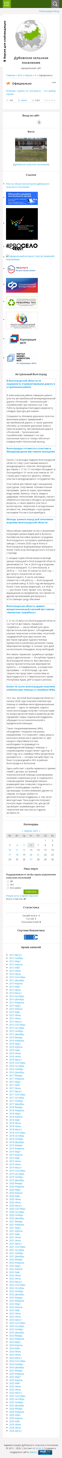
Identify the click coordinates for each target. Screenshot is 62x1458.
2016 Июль (15, 1056)
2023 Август (15, 1319)
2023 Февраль (16, 1300)
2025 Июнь (15, 1386)
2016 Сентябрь (17, 1062)
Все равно (15, 887)
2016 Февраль (16, 1040)
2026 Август (15, 1430)
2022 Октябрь (16, 1288)
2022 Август (15, 1281)
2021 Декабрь (16, 1256)
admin (24, 100)
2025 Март (15, 1376)
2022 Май (14, 1272)
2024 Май (14, 1348)
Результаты (12, 895)
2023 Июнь (15, 1313)
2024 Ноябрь (16, 1364)
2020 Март (15, 1189)
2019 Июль (15, 1164)
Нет (12, 884)
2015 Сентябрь (17, 1024)
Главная (10, 75)
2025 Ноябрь (16, 1402)
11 (17, 849)
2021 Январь (16, 1221)
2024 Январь (16, 1335)
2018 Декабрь (16, 1142)
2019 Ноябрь (16, 1176)
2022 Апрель (16, 1268)
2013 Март (15, 961)
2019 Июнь (15, 1161)
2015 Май (14, 1012)
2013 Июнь (15, 970)
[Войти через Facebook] (28, 122)
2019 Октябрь (16, 1173)
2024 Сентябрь (17, 1361)
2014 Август (15, 992)
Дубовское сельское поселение (31, 164)
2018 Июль (15, 1126)
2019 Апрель (16, 1154)
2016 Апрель (16, 1046)
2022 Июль (15, 1278)
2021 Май (14, 1234)
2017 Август (15, 1091)
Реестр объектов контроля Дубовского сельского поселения (28, 185)
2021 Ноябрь (16, 1253)
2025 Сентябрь (17, 1395)
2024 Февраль (16, 1338)
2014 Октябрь (16, 996)
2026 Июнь (15, 1424)
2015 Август (15, 1021)
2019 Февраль (16, 1148)
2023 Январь (16, 1297)
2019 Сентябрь (17, 1170)
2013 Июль (15, 973)
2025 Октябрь (16, 1399)
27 (31, 859)
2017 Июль (15, 1088)
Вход (56, 11)
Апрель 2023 (31, 830)
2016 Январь (16, 1037)
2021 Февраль (16, 1224)
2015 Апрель (16, 1008)
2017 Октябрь (16, 1097)
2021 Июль (15, 1240)
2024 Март (15, 1341)
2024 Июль (15, 1354)
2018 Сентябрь (17, 1132)
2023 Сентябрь (17, 1322)
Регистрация (45, 11)
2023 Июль (15, 1316)
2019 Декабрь (16, 1180)
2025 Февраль (16, 1373)
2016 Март (15, 1043)
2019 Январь (16, 1145)
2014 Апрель (16, 983)
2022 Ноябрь (16, 1291)
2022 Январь (16, 1259)
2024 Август (15, 1357)
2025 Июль (15, 1389)
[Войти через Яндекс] (33, 122)
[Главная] (31, 50)
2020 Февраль (16, 1186)
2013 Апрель (16, 964)
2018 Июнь (15, 1123)
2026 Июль (15, 1427)
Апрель (29, 75)
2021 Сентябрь (17, 1246)
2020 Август (15, 1205)
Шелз (33, 1452)
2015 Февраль (16, 1002)
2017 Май (14, 1084)
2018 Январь (16, 1107)
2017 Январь (16, 1075)
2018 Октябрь (16, 1135)
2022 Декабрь (16, 1294)
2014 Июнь (15, 989)
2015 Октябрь (16, 1027)
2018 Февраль (16, 1110)
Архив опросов (29, 895)
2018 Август (15, 1129)
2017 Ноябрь (16, 1100)
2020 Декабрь (16, 1218)
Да (11, 881)
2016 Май (14, 1050)
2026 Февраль (16, 1411)
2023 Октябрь (16, 1326)
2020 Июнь (15, 1199)
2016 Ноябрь (16, 1069)
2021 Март (15, 1227)
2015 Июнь (15, 1015)
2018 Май (14, 1119)
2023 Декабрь (16, 1332)
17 (9, 854)
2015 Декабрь (16, 1034)
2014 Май (14, 986)
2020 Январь (16, 1183)
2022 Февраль (16, 1262)
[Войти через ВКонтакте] (22, 122)
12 (24, 849)
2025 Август (15, 1392)
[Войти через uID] (17, 122)
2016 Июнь (15, 1053)
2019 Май (14, 1157)
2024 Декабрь (16, 1367)
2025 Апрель (16, 1380)
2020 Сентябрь (17, 1208)
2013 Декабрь (16, 980)
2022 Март (15, 1265)
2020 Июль (15, 1202)
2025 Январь (16, 1370)
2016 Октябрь (16, 1065)
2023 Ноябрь (16, 1329)
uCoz (38, 1448)
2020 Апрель (16, 1192)
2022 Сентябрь (17, 1284)
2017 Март (15, 1081)
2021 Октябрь (16, 1249)
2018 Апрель (16, 1116)
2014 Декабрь (16, 999)
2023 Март (15, 1303)
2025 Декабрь (16, 1405)
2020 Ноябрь (16, 1215)
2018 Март (15, 1113)
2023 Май (14, 1310)
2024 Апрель (16, 1345)
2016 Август (15, 1059)
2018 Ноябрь (16, 1138)
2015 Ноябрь (16, 1031)
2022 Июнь (15, 1275)
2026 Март (15, 1414)
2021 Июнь (15, 1237)
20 (31, 854)
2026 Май (14, 1421)
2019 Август (15, 1167)
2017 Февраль (16, 1078)
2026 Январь (16, 1408)
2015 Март (15, 1005)
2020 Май (14, 1196)
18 (17, 854)
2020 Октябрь (16, 1211)
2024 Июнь (15, 1351)
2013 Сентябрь (17, 977)
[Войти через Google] (39, 122)
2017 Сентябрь (17, 1094)
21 (38, 854)
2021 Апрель (16, 1230)
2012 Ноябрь (16, 958)
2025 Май (14, 1383)
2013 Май (14, 967)
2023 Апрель (16, 1307)
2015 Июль (15, 1018)
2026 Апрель (16, 1418)
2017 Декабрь (16, 1104)
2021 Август (15, 1243)
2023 (19, 75)
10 (9, 849)
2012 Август (15, 954)
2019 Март (15, 1151)
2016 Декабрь (16, 1072)
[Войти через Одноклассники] (44, 122)
